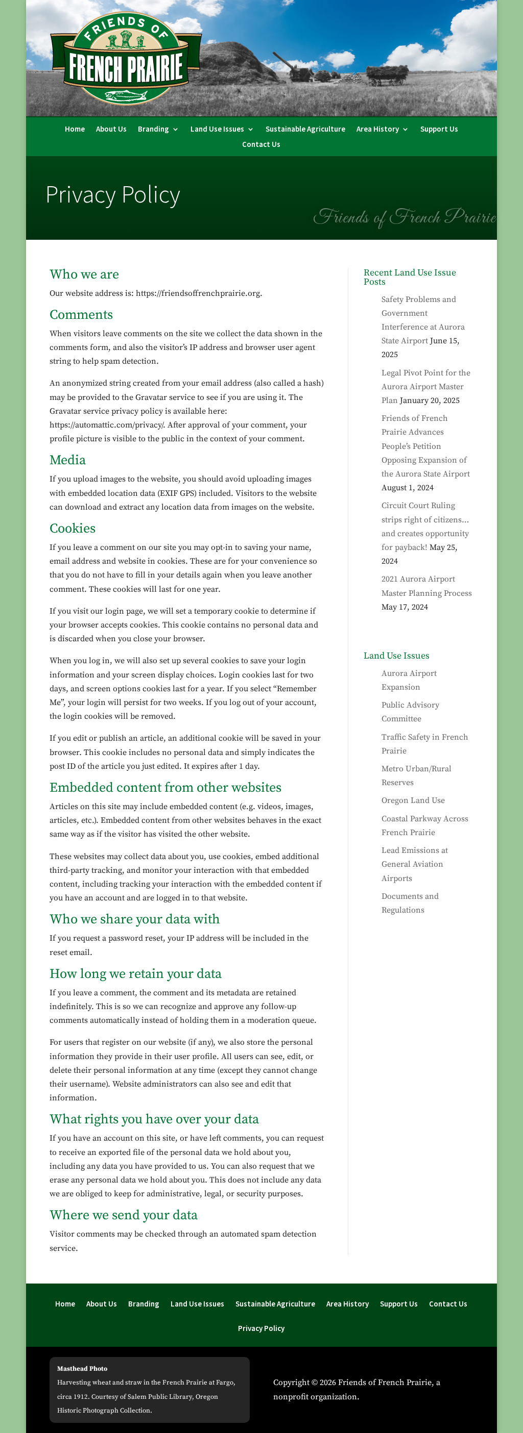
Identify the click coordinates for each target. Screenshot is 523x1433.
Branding (153, 129)
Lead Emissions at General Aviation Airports (415, 864)
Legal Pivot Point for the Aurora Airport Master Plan (426, 387)
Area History (377, 129)
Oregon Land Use (413, 800)
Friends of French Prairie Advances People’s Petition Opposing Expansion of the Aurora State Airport (426, 446)
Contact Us (261, 145)
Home (75, 129)
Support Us (439, 129)
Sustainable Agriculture (305, 129)
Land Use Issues (217, 129)
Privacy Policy (261, 1329)
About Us (111, 129)
